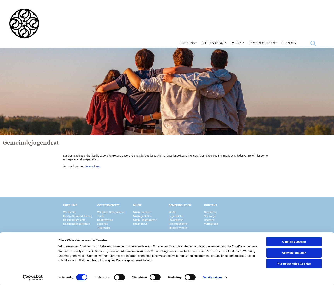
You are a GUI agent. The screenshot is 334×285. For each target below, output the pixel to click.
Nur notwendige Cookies (294, 263)
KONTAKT (210, 205)
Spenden (288, 43)
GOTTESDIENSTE (108, 205)
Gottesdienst (213, 43)
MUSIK (137, 205)
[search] (313, 43)
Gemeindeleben (261, 43)
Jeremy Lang (92, 166)
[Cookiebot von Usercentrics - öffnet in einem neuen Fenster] (33, 277)
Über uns (187, 43)
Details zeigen (212, 277)
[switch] (119, 277)
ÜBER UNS (70, 205)
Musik (237, 43)
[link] (188, 43)
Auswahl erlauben (294, 252)
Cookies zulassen (294, 241)
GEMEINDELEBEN (180, 205)
